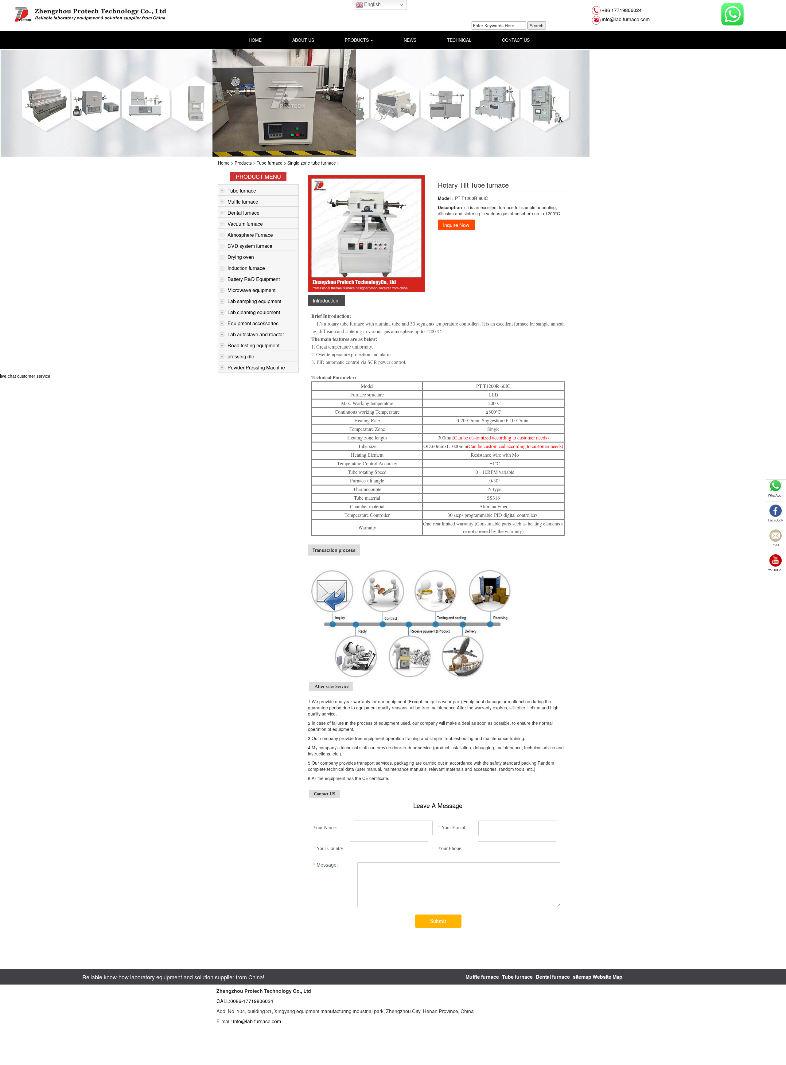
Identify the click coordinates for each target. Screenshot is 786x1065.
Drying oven (241, 256)
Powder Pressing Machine (256, 367)
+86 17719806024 (621, 10)
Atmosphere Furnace (250, 234)
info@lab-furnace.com (625, 19)
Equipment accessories (253, 323)
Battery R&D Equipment (254, 279)
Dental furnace (243, 212)
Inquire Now (456, 224)
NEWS (410, 40)
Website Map (607, 976)
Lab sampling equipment (254, 301)
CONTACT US (516, 40)
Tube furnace (269, 163)
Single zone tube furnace (311, 163)
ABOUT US (303, 40)
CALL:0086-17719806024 (244, 1001)
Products (243, 163)
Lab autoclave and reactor (256, 334)
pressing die (241, 356)
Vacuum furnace (245, 223)
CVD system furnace (250, 245)
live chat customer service (25, 376)
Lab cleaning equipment (254, 312)
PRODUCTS (357, 40)
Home (224, 163)
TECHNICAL (459, 40)
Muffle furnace (243, 201)
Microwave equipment (251, 290)
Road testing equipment (253, 345)
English (372, 4)
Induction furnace (246, 267)
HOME (255, 40)
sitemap (582, 976)
